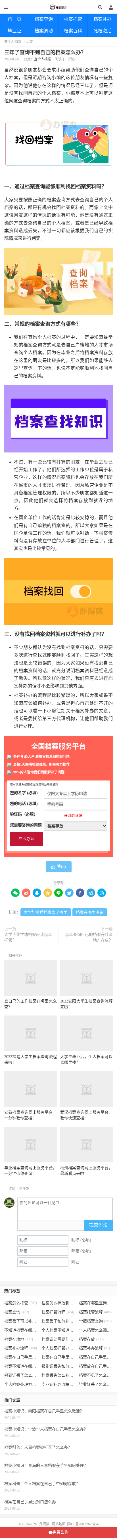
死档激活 (102, 30)
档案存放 (91, 1339)
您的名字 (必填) (24, 793)
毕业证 (14, 30)
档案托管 (73, 19)
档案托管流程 (57, 1312)
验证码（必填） (46, 815)
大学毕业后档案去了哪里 (46, 912)
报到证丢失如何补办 (58, 1366)
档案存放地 (18, 1339)
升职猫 (58, 7)
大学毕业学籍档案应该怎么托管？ (28, 937)
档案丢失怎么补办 (58, 1375)
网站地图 (59, 1524)
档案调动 (44, 30)
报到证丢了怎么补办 (21, 1375)
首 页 (14, 19)
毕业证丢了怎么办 (96, 1384)
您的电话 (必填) (24, 803)
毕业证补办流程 (58, 1384)
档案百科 (73, 30)
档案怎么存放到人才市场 (58, 1303)
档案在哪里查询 (90, 912)
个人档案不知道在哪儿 (58, 1330)
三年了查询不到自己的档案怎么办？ (45, 52)
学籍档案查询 (95, 1321)
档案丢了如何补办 (58, 1321)
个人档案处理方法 (21, 1384)
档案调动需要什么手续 (58, 1339)
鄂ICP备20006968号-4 (82, 1524)
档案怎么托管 (20, 1303)
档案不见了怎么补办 (96, 1375)
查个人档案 (12, 42)
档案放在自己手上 (96, 1366)
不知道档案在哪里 (21, 1330)
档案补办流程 (20, 1348)
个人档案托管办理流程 (58, 1348)
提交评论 (98, 1224)
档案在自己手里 (58, 1357)
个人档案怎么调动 (96, 1330)
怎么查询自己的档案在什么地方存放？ (89, 937)
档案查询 (44, 19)
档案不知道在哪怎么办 (21, 1366)
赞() (61, 866)
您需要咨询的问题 (26, 825)
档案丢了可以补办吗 (21, 1321)
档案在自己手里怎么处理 (96, 1357)
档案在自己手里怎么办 (21, 1357)
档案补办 (102, 19)
